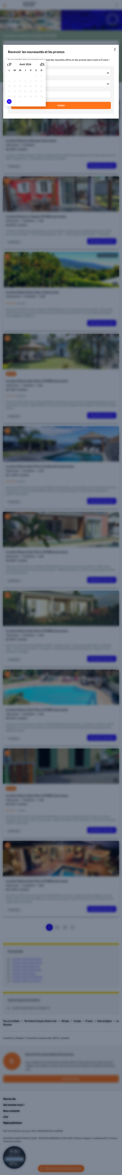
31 (9, 101)
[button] (114, 48)
